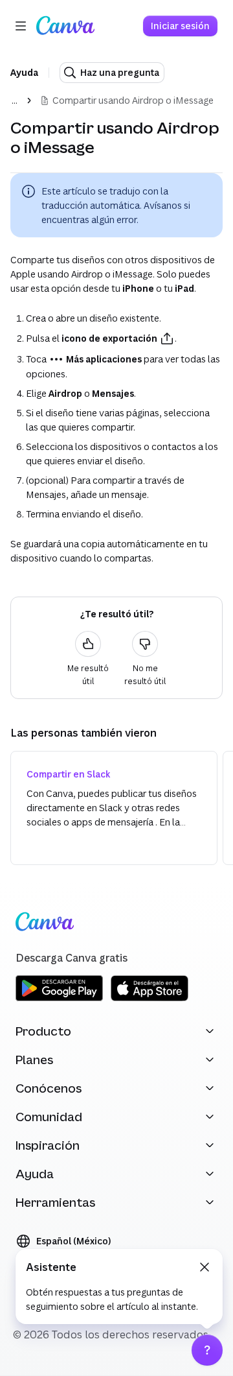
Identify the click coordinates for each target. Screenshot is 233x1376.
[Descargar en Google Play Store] (59, 998)
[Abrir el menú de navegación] (20, 26)
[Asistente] (207, 1350)
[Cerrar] (204, 1267)
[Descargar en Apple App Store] (149, 998)
